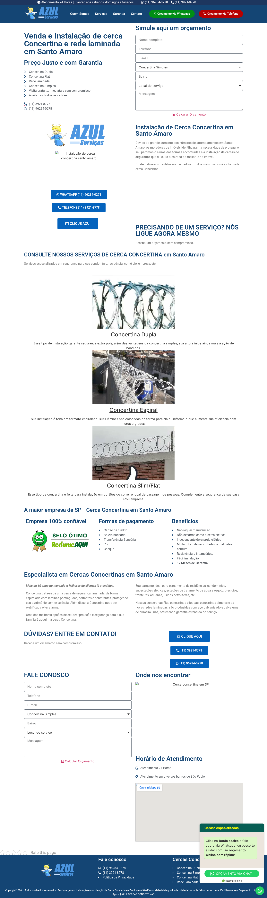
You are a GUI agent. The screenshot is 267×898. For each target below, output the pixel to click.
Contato (136, 14)
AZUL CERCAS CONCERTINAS (137, 894)
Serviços (101, 14)
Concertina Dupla (133, 334)
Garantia (119, 14)
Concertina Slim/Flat (133, 485)
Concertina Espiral (133, 410)
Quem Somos (79, 14)
